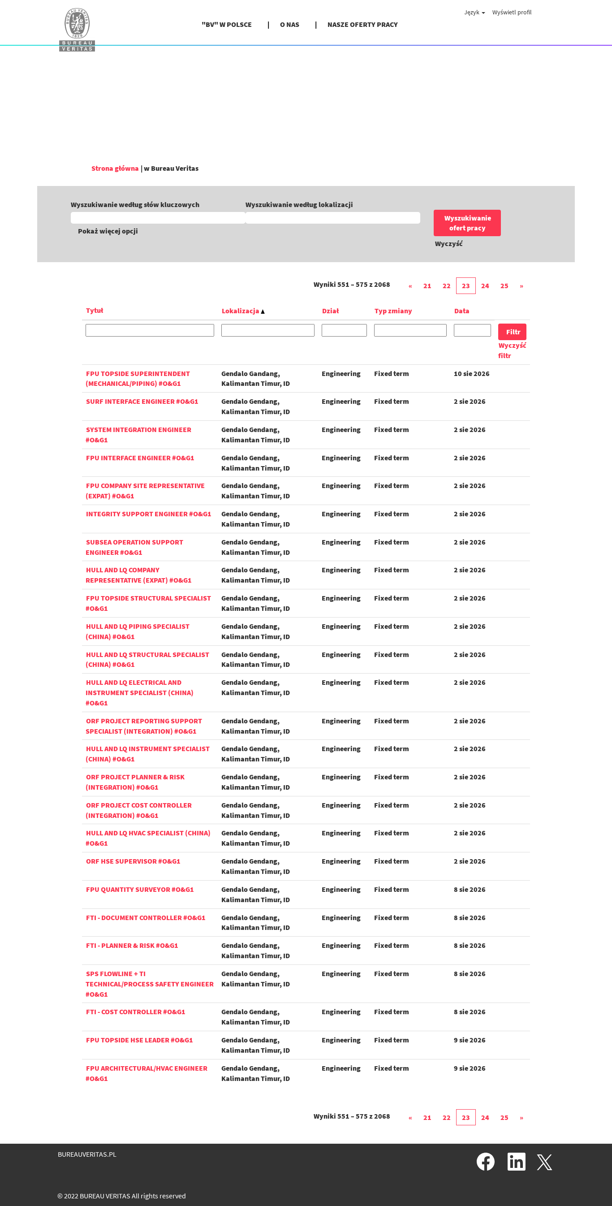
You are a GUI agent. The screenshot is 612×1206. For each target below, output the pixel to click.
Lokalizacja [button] (241, 310)
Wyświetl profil (512, 12)
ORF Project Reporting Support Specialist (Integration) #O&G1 (144, 725)
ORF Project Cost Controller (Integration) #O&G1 (139, 810)
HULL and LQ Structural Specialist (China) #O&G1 (147, 659)
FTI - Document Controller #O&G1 (146, 917)
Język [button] (472, 12)
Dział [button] (330, 310)
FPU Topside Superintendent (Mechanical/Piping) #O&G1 (138, 378)
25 (504, 285)
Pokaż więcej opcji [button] (108, 230)
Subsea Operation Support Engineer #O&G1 (134, 547)
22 (447, 285)
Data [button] (462, 310)
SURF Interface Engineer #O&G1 (142, 401)
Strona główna (115, 168)
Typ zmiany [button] (393, 310)
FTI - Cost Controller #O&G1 (135, 1011)
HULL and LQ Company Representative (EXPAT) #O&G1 (139, 574)
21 (427, 285)
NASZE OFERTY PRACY (363, 24)
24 (485, 285)
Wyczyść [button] (449, 243)
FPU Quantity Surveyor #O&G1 (140, 889)
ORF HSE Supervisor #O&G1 (133, 860)
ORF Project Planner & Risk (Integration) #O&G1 (135, 781)
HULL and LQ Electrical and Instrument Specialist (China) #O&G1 (140, 692)
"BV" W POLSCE (227, 24)
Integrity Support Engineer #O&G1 (148, 513)
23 (466, 285)
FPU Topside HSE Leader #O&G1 (139, 1039)
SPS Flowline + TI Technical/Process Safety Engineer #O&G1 (150, 984)
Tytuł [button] (94, 310)
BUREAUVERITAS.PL (87, 1154)
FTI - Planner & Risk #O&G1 (132, 945)
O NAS (289, 24)
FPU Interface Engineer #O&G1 (140, 457)
